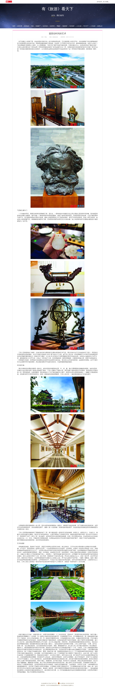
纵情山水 (99, 26)
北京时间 (52, 26)
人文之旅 (78, 26)
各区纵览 (26, 26)
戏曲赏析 (64, 26)
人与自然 (92, 26)
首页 (14, 26)
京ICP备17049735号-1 (52, 683)
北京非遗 (45, 26)
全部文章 (19, 26)
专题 (32, 26)
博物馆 (58, 26)
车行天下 (85, 26)
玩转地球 (71, 26)
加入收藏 (105, 1)
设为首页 (99, 1)
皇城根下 (38, 26)
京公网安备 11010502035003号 (67, 683)
